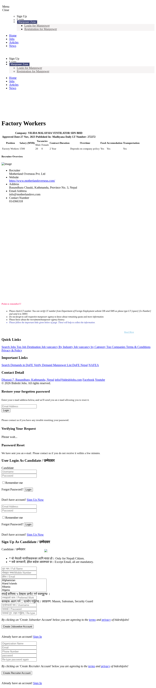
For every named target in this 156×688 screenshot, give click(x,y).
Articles (13, 42)
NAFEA (93, 365)
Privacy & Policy (12, 350)
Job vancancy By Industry (57, 347)
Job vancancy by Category (90, 347)
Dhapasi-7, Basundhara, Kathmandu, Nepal (28, 379)
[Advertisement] (78, 89)
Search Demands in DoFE (18, 365)
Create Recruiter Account (17, 673)
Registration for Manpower (40, 29)
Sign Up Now (35, 499)
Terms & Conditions (138, 347)
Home (13, 35)
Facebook (88, 379)
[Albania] (24, 587)
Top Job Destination (29, 347)
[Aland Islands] (24, 583)
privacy (106, 619)
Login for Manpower (37, 25)
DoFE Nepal (80, 365)
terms (92, 619)
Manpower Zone (27, 22)
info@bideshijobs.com (68, 379)
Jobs (11, 39)
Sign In (37, 636)
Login (6, 410)
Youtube (100, 379)
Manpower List (62, 365)
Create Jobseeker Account (17, 626)
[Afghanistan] (24, 580)
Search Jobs (9, 347)
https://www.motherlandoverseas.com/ (32, 180)
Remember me (14, 482)
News (12, 45)
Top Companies (116, 347)
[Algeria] (24, 590)
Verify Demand (43, 365)
